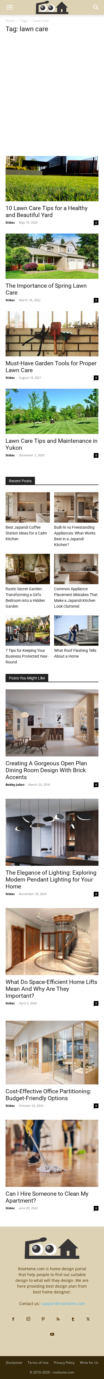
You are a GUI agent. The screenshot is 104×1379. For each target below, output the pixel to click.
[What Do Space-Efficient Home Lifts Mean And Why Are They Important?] (52, 941)
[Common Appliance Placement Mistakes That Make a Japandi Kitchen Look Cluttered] (76, 569)
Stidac (10, 222)
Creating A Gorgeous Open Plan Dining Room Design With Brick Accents (46, 770)
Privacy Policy (64, 1362)
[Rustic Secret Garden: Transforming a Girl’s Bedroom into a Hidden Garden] (28, 569)
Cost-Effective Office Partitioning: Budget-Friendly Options (48, 1095)
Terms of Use (38, 1362)
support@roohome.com (63, 1303)
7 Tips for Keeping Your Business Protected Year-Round (27, 656)
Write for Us (89, 1362)
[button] (9, 7)
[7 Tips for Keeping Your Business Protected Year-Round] (28, 630)
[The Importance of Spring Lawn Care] (52, 256)
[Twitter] (88, 1319)
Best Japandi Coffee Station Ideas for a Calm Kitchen (26, 533)
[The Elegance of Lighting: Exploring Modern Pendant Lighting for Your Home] (52, 832)
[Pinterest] (43, 1319)
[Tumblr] (73, 1319)
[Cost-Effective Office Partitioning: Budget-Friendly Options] (52, 1050)
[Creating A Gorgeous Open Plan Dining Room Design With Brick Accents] (52, 722)
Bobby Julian (15, 784)
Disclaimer (14, 1362)
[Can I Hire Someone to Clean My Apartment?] (52, 1153)
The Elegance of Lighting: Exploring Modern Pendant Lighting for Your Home (51, 879)
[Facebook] (13, 1319)
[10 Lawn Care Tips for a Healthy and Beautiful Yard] (52, 178)
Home (10, 20)
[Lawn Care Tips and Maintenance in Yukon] (52, 411)
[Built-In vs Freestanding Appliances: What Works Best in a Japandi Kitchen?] (76, 507)
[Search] (96, 7)
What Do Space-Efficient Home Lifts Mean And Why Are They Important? (51, 989)
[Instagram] (28, 1319)
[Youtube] (52, 1334)
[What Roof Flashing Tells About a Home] (76, 630)
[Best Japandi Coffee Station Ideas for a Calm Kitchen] (28, 507)
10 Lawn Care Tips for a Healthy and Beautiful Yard (47, 211)
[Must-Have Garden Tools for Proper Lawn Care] (52, 333)
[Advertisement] (52, 102)
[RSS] (58, 1319)
